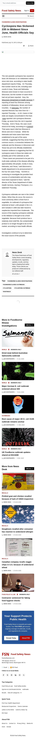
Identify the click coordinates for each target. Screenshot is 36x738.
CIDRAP (30, 126)
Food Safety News (20, 735)
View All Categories (13, 693)
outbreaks (6, 415)
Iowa (4, 118)
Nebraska (15, 108)
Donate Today (11, 638)
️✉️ (4, 667)
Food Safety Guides (20, 686)
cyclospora (7, 288)
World (4, 349)
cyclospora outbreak (22, 288)
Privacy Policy (21, 723)
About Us (4, 723)
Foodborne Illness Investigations (14, 22)
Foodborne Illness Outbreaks (14, 284)
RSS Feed (4, 713)
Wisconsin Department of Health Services (17, 100)
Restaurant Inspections (9, 706)
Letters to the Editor (8, 710)
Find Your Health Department (11, 703)
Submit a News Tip (21, 710)
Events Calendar (23, 706)
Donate (9, 727)
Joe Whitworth (9, 359)
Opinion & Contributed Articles (11, 689)
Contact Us (12, 723)
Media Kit (30, 723)
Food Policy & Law (8, 594)
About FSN (26, 638)
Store (3, 727)
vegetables (7, 291)
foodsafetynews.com (8, 658)
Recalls (5, 493)
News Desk (7, 37)
